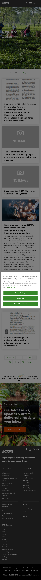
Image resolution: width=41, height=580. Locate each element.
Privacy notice (10, 287)
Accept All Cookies (20, 304)
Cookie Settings (20, 293)
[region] (20, 290)
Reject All (20, 298)
